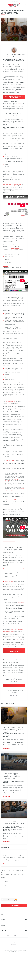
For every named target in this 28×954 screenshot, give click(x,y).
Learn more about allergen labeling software (12, 184)
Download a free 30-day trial (9, 541)
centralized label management (15, 579)
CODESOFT (5, 266)
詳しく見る (14, 942)
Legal (14, 948)
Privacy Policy (14, 946)
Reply (4, 863)
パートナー (3, 930)
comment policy (4, 876)
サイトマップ (14, 944)
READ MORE (6, 748)
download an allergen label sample (10, 186)
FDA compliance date (9, 460)
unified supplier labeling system (14, 489)
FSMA (19, 103)
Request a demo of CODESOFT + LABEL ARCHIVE (14, 650)
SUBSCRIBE (14, 686)
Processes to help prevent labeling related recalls (13, 568)
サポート (3, 919)
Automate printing (9, 581)
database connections (12, 444)
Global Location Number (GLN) (9, 499)
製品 (2, 914)
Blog (14, 940)
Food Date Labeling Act (10, 401)
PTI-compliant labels (15, 248)
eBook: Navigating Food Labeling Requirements (14, 97)
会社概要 (3, 925)
